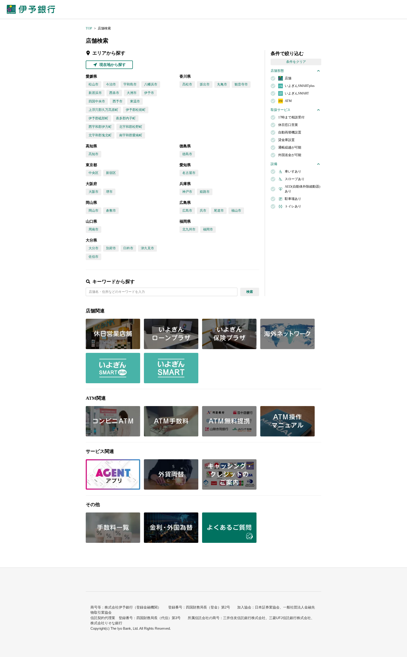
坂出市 (205, 84)
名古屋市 (188, 173)
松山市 (93, 84)
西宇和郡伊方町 (100, 127)
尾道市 (219, 210)
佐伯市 (93, 256)
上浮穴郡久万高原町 (103, 110)
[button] (113, 474)
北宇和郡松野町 (130, 127)
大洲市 (132, 93)
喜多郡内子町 (126, 118)
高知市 (93, 154)
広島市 (187, 210)
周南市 (93, 229)
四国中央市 (97, 101)
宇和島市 (130, 84)
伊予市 (149, 93)
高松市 (187, 84)
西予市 (117, 101)
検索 (249, 292)
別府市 (111, 248)
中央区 (93, 173)
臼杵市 (128, 248)
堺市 (109, 191)
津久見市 (147, 248)
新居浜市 (95, 93)
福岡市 (208, 229)
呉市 (203, 210)
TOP (89, 28)
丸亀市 (222, 84)
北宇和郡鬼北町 (100, 135)
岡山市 (93, 210)
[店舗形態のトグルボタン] (318, 71)
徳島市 (187, 154)
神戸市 (187, 191)
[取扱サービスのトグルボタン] (318, 110)
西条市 (114, 93)
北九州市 (188, 229)
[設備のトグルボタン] (318, 164)
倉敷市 (111, 210)
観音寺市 (241, 84)
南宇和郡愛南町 (130, 135)
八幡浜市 (150, 84)
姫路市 (205, 191)
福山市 (236, 210)
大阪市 (93, 191)
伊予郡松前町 (136, 110)
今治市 (111, 84)
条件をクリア (296, 62)
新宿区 (111, 173)
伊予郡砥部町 (98, 118)
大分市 (93, 248)
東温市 (135, 101)
